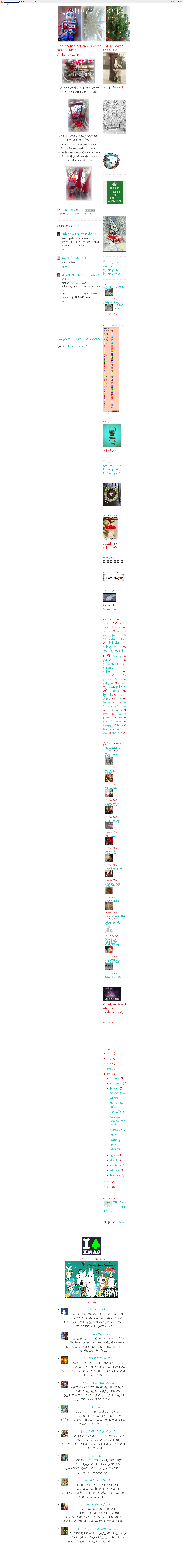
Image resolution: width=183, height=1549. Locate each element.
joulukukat (108, 671)
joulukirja (117, 656)
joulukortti (108, 667)
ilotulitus (119, 631)
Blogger (122, 1222)
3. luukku (98, 1456)
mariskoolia (115, 1134)
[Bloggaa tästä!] (88, 210)
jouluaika (114, 642)
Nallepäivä (114, 1098)
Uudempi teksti (63, 339)
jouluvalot (121, 687)
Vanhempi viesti (93, 339)
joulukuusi (109, 675)
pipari (119, 714)
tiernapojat (107, 725)
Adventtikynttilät (117, 1129)
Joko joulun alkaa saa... (113, 923)
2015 (109, 1058)
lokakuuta (115, 1088)
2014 (109, 1063)
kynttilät (80, 213)
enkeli (120, 623)
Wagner (106, 733)
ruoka (105, 721)
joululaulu (107, 679)
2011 (109, 1181)
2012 (109, 1074)
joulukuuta (115, 1078)
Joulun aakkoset (117, 1112)
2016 (109, 1053)
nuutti (105, 713)
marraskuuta (116, 1083)
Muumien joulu (98, 1309)
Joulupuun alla (112, 901)
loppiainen (107, 702)
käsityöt (123, 694)
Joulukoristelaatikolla (98, 1383)
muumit (123, 706)
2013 (109, 1069)
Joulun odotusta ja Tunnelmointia (113, 884)
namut (119, 710)
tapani (118, 721)
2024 (115, 289)
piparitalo (107, 717)
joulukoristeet (110, 664)
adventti (107, 623)
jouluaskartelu (109, 646)
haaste (105, 627)
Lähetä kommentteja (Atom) (74, 346)
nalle (108, 710)
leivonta (119, 698)
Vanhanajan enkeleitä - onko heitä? (117, 1120)
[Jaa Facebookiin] (92, 210)
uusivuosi (117, 729)
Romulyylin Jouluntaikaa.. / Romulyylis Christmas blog (112, 942)
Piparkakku (110, 836)
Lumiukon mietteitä (114, 287)
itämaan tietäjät (110, 638)
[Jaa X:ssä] (90, 210)
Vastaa (64, 249)
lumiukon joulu (94, 11)
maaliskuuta (116, 1165)
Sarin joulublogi (112, 820)
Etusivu (78, 339)
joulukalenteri (113, 651)
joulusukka (122, 683)
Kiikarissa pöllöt (117, 1140)
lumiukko (111, 706)
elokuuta (114, 1160)
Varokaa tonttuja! (117, 1093)
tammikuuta (116, 1175)
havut (118, 627)
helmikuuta (115, 1170)
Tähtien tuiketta (112, 788)
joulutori (109, 687)
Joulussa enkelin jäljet (115, 916)
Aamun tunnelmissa (98, 1504)
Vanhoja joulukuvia (98, 1480)
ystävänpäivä (116, 732)
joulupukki (108, 683)
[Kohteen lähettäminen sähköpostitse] (86, 210)
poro (121, 717)
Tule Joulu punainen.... (110, 772)
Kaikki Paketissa (112, 748)
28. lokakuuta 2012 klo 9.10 (84, 234)
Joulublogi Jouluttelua (110, 852)
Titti (64, 258)
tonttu (91, 213)
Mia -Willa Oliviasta (71, 275)
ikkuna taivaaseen (113, 302)
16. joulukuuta (98, 1334)
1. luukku (98, 1407)
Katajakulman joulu (114, 868)
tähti (105, 729)
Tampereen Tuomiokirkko (119, 308)
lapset (108, 698)
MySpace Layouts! (111, 273)
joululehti (119, 679)
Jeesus (123, 638)
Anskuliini (66, 234)
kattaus (115, 691)
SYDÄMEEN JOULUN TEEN (112, 960)
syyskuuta (115, 1155)
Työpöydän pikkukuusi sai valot (98, 1529)
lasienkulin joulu (113, 977)
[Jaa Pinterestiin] (94, 210)
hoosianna (107, 631)
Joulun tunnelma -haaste (98, 1431)
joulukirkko (108, 660)
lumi (124, 702)
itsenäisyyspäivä (109, 635)
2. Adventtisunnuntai (98, 1358)
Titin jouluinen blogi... (112, 755)
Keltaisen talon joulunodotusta (112, 804)
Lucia (117, 702)
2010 (109, 1186)
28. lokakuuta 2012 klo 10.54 (79, 258)
